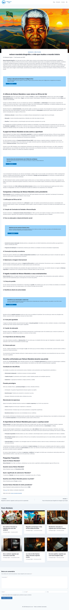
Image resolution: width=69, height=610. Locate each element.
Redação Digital (9, 57)
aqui (6, 490)
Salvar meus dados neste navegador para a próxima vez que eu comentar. (17, 594)
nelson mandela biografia (16, 493)
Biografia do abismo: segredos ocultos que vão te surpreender (14, 499)
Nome (3, 591)
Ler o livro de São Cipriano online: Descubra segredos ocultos (33, 555)
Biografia (31, 52)
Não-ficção (37, 52)
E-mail (26, 591)
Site (48, 591)
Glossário (58, 2)
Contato (63, 2)
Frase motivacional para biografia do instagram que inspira (55, 499)
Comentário (5, 577)
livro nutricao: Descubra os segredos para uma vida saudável (10, 528)
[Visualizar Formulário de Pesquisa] (67, 2)
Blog (54, 2)
